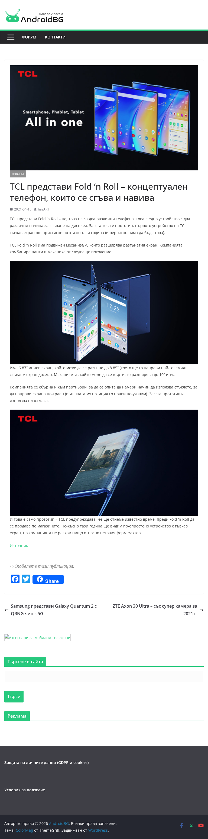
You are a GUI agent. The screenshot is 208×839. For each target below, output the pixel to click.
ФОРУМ (29, 37)
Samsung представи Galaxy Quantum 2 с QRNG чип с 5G (54, 610)
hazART (43, 209)
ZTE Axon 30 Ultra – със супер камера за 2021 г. (155, 610)
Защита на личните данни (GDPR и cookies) (46, 762)
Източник (19, 545)
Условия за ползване (24, 789)
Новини (18, 174)
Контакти (55, 37)
